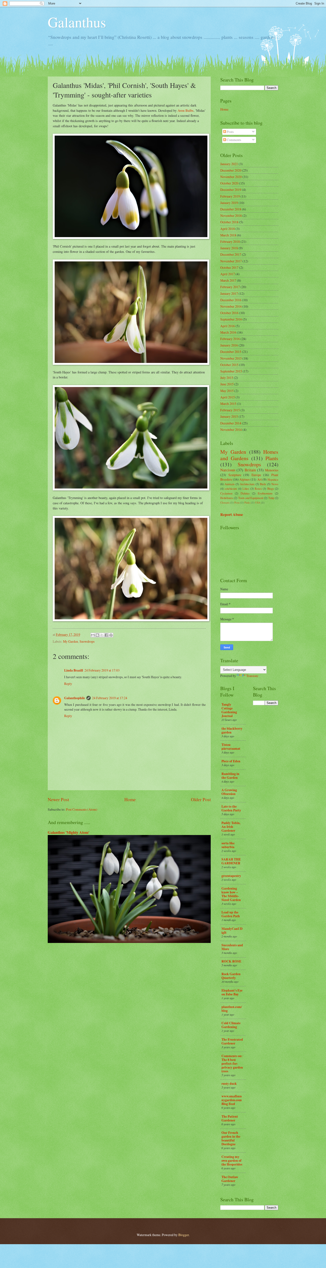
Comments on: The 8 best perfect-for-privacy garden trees (232, 1064)
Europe (256, 475)
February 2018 (230, 241)
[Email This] (92, 635)
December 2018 (230, 209)
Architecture (247, 484)
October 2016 (229, 313)
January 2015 (229, 416)
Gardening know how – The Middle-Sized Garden (231, 894)
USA (257, 502)
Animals (230, 484)
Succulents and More (232, 947)
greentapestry (231, 875)
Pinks (247, 502)
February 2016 (230, 338)
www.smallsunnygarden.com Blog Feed (231, 1100)
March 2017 (228, 280)
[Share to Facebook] (106, 635)
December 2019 (230, 189)
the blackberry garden (231, 730)
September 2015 (231, 371)
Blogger (183, 1234)
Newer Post (58, 799)
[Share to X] (102, 635)
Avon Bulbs (186, 110)
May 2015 (227, 390)
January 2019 (229, 202)
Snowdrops (87, 641)
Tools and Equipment (250, 498)
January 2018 (229, 248)
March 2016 (228, 332)
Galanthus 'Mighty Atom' (68, 832)
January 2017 (229, 293)
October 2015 (229, 364)
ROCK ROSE (231, 961)
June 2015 (227, 384)
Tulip (271, 498)
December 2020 (230, 170)
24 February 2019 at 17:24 (109, 698)
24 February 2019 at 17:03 (102, 670)
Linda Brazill (73, 670)
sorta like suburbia (228, 845)
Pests (237, 502)
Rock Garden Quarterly (231, 976)
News (274, 484)
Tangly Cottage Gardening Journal (229, 710)
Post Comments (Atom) (81, 809)
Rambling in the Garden (230, 775)
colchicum (231, 488)
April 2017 (227, 274)
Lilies (245, 488)
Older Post (201, 799)
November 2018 (231, 215)
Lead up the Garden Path (230, 914)
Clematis (225, 502)
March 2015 (228, 403)
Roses (258, 488)
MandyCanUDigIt (231, 930)
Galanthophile (74, 698)
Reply (68, 683)
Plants (271, 458)
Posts (230, 131)
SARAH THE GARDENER (231, 861)
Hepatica (273, 479)
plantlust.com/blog (231, 1008)
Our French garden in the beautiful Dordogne (230, 1138)
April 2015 (227, 397)
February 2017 (230, 287)
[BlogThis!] (97, 635)
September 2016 (231, 319)
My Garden (70, 641)
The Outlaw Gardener (229, 1179)
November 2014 (231, 429)
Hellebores (226, 498)
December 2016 (230, 300)
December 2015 (230, 351)
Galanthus (77, 21)
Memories (271, 470)
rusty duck (229, 1083)
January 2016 (229, 345)
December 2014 (230, 423)
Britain (250, 470)
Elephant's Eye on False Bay (231, 992)
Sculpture (234, 475)
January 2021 (229, 164)
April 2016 (227, 326)
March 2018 (228, 235)
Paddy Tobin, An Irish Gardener (230, 826)
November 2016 (231, 306)
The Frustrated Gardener (232, 1041)
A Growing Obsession (229, 792)
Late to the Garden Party (231, 808)
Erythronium (265, 493)
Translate (252, 675)
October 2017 (229, 267)
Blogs (270, 488)
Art (259, 479)
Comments (233, 139)
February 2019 (230, 196)
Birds (263, 484)
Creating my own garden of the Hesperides (231, 1160)
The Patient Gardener (229, 1118)
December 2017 (230, 254)
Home (130, 799)
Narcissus (227, 470)
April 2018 (227, 228)
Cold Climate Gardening (231, 1025)
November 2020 (231, 176)
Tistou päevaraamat (230, 746)
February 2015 (230, 410)
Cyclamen (226, 493)
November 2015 (231, 358)
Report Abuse (231, 514)
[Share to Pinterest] (111, 635)
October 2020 (229, 183)
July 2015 (226, 377)
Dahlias (245, 493)
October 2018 (229, 222)
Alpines (244, 479)
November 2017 (231, 261)
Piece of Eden (230, 761)
